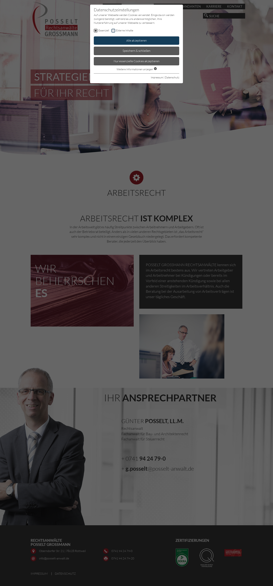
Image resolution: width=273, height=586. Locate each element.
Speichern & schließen (136, 51)
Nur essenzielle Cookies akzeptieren (137, 61)
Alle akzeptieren (136, 40)
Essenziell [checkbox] (103, 30)
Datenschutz (172, 77)
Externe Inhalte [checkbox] (124, 30)
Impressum (157, 77)
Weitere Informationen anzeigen (135, 69)
